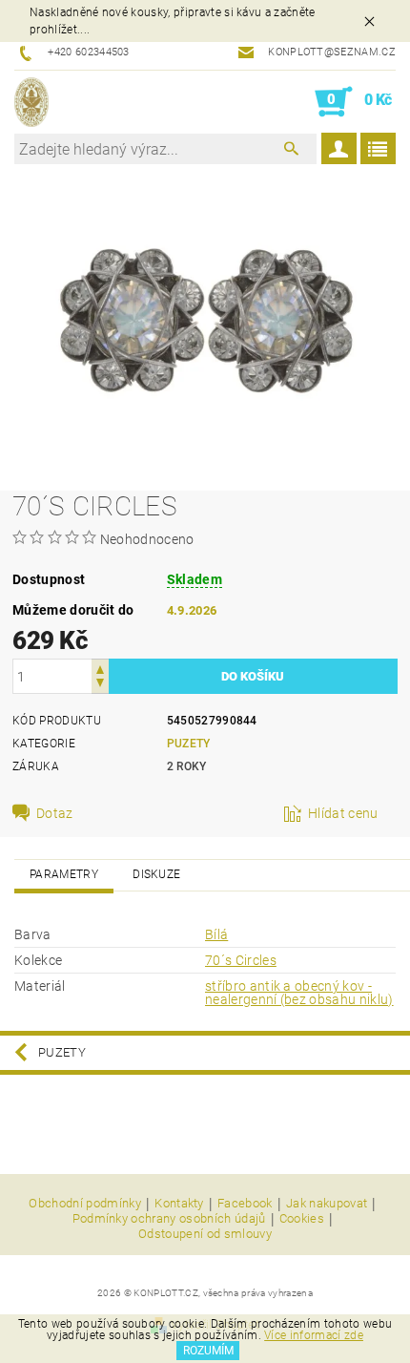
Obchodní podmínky (84, 1203)
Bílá (216, 934)
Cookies (301, 1219)
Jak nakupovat (326, 1203)
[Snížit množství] (100, 685)
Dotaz (54, 813)
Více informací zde (313, 1335)
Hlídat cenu (343, 813)
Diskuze (156, 874)
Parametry (64, 874)
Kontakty (179, 1203)
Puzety (189, 743)
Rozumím (208, 1350)
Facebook (245, 1203)
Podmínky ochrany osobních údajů (169, 1219)
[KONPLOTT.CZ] (31, 102)
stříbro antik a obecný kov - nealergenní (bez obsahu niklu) (299, 992)
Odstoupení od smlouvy (205, 1233)
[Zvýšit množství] (100, 668)
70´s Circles (241, 960)
